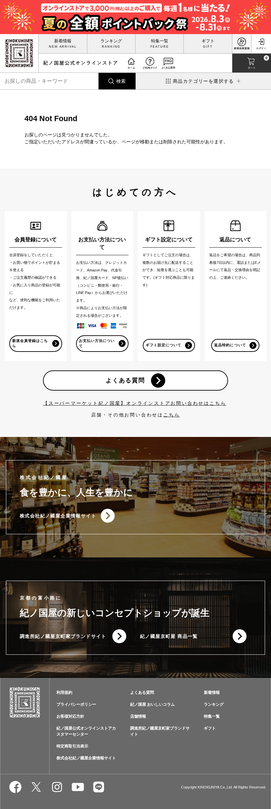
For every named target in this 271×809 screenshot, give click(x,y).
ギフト (208, 41)
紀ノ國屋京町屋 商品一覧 (169, 636)
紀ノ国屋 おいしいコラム (152, 704)
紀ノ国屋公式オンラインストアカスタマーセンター (86, 731)
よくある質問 (125, 380)
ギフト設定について (163, 345)
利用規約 (64, 692)
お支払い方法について (97, 343)
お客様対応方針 (70, 716)
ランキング (111, 41)
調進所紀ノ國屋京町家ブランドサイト (63, 636)
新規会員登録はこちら (30, 343)
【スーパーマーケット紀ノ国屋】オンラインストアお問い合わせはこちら (134, 403)
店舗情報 (138, 716)
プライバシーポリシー (76, 704)
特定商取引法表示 (72, 746)
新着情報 (62, 41)
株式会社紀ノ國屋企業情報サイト (58, 515)
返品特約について (230, 345)
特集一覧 (159, 41)
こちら (171, 414)
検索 (121, 81)
